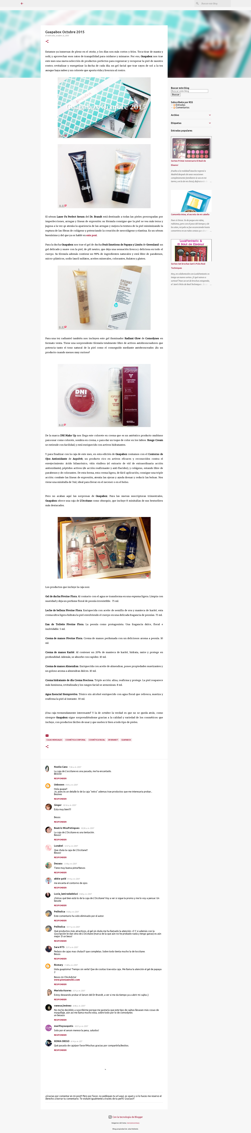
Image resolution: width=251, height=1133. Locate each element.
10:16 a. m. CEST (69, 805)
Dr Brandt (113, 740)
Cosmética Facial (97, 740)
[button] (47, 42)
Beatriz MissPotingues (66, 828)
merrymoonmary (133, 1123)
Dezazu (58, 863)
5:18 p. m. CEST (70, 864)
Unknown (59, 784)
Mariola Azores (62, 990)
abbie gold (60, 878)
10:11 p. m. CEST (73, 927)
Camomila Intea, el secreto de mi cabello (190, 214)
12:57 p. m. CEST (71, 846)
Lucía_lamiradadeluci (66, 893)
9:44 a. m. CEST (71, 785)
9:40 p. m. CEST (85, 894)
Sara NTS (59, 947)
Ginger (58, 805)
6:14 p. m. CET (76, 1041)
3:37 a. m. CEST (72, 947)
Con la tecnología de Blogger (127, 1117)
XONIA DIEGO (61, 1041)
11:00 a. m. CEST (71, 965)
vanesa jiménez (62, 1005)
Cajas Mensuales (54, 740)
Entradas (180, 105)
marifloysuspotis (63, 1026)
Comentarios (182, 107)
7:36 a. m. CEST (75, 767)
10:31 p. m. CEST (81, 1026)
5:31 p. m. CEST (78, 991)
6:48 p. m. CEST (79, 1006)
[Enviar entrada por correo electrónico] (47, 737)
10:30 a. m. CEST (87, 828)
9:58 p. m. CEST (72, 912)
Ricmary (58, 965)
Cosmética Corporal (75, 740)
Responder (60, 778)
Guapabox (126, 740)
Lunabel (58, 845)
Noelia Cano (61, 767)
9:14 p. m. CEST (73, 879)
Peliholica (59, 911)
